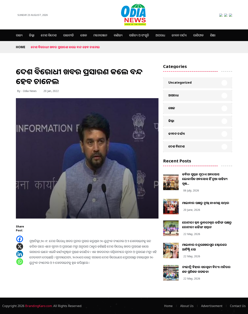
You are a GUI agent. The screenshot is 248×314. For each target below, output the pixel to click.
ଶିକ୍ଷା (212, 35)
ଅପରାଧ (160, 35)
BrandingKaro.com (38, 306)
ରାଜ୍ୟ (19, 35)
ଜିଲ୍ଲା (31, 35)
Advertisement (211, 306)
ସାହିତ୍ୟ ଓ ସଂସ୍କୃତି (139, 35)
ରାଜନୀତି (68, 35)
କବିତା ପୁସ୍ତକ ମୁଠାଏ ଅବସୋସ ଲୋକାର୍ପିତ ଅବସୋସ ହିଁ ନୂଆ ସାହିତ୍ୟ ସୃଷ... (204, 179)
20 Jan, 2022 (51, 91)
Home (20, 47)
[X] (19, 246)
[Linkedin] (19, 254)
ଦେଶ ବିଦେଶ (49, 35)
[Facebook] (19, 239)
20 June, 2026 (191, 210)
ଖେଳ (83, 35)
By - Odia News (27, 91)
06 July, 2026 (191, 190)
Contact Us (238, 306)
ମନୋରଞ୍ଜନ (100, 35)
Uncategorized (180, 82)
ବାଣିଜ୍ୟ (118, 35)
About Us (187, 306)
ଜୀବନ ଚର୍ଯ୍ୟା (179, 35)
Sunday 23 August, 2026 (32, 15)
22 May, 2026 (191, 234)
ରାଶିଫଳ (198, 35)
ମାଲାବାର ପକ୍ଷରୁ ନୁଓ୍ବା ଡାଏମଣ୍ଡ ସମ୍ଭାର (205, 203)
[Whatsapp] (19, 261)
